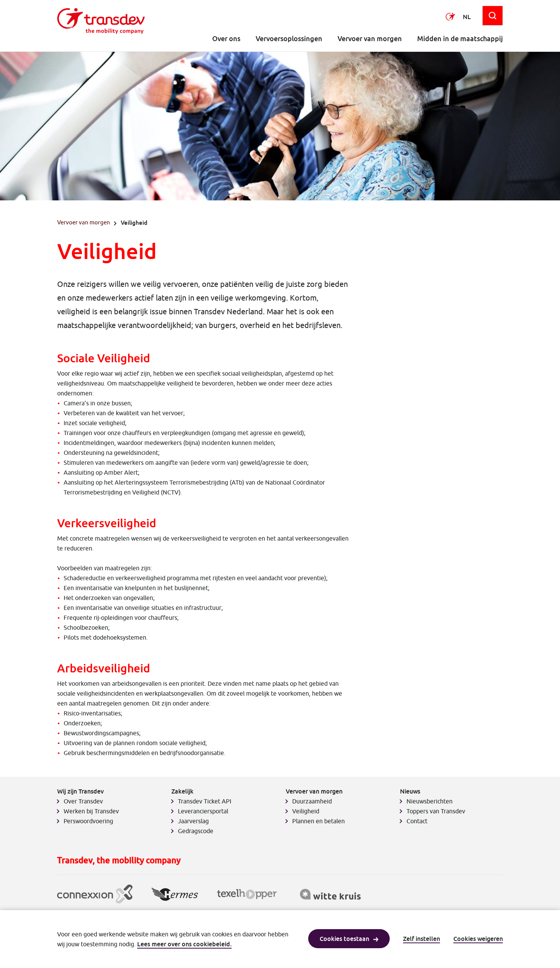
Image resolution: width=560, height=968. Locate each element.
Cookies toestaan (344, 938)
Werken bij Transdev (91, 811)
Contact (416, 821)
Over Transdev (83, 801)
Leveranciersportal (203, 811)
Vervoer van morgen (370, 39)
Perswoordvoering (88, 821)
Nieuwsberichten (429, 801)
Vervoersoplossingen (289, 39)
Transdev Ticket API (204, 801)
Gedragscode (195, 830)
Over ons (226, 39)
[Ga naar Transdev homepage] (101, 21)
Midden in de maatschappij (460, 39)
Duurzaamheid (312, 801)
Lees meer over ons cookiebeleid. (184, 944)
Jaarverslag (193, 821)
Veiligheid (305, 811)
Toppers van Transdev (435, 811)
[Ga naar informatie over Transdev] (450, 17)
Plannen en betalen (318, 821)
